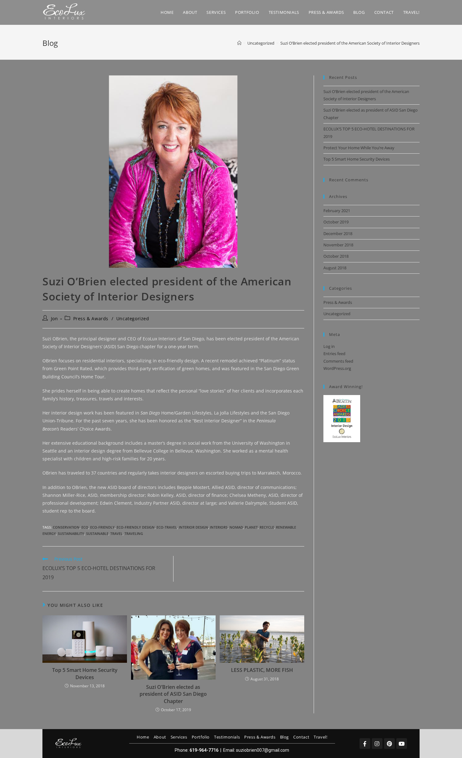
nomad (236, 527)
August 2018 (334, 268)
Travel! (320, 737)
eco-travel (167, 527)
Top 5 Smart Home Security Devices (85, 673)
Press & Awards (90, 318)
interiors (219, 527)
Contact (301, 737)
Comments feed (338, 361)
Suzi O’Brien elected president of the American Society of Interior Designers (350, 43)
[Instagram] (377, 743)
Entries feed (334, 353)
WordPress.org (337, 368)
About (160, 737)
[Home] (239, 43)
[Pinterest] (389, 743)
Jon (54, 318)
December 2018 (337, 233)
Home (143, 737)
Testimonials (227, 737)
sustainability (71, 533)
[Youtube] (401, 743)
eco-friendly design (136, 527)
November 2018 (338, 245)
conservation (66, 527)
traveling (133, 533)
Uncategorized (132, 318)
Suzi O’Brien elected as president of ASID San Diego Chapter (173, 694)
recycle (267, 527)
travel (116, 533)
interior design (193, 527)
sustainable (97, 533)
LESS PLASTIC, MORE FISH (262, 670)
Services (179, 737)
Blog (284, 737)
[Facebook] (365, 743)
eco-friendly (102, 527)
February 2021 (336, 210)
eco (84, 527)
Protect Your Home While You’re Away (358, 148)
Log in (329, 346)
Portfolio (201, 737)
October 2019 (336, 222)
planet (251, 527)
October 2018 (336, 256)
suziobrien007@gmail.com (262, 750)
